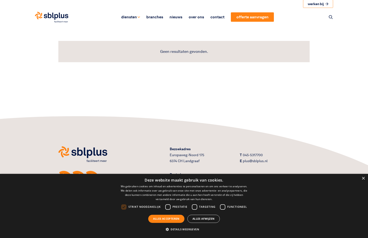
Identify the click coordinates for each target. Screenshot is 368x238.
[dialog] (184, 206)
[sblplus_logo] (51, 17)
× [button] (363, 178)
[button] (138, 17)
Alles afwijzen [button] (204, 219)
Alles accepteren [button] (166, 219)
